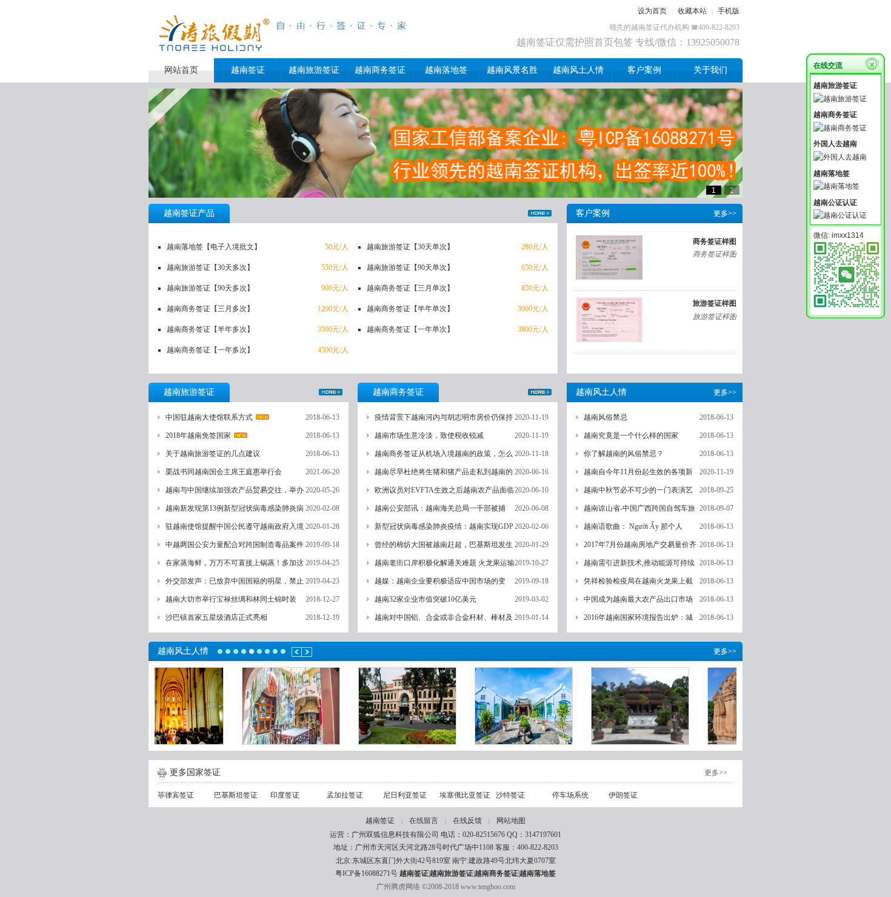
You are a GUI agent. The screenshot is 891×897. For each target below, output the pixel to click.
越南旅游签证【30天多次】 (210, 267)
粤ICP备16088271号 (366, 873)
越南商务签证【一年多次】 (210, 350)
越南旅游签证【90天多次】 (210, 288)
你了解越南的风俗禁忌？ (624, 453)
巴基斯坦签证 (236, 795)
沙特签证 (510, 795)
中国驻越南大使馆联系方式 (209, 417)
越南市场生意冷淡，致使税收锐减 (429, 435)
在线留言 (423, 820)
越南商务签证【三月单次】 (410, 288)
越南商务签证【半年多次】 (210, 329)
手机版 (728, 11)
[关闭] (872, 63)
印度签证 (284, 795)
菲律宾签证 (176, 795)
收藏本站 (692, 11)
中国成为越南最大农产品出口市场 (638, 599)
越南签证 (380, 820)
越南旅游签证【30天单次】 (410, 247)
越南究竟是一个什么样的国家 (631, 435)
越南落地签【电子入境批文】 (214, 247)
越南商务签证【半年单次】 (410, 308)
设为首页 (652, 11)
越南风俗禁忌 (605, 417)
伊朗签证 (623, 795)
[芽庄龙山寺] (562, 706)
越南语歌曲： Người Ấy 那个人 (633, 526)
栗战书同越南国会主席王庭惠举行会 (223, 472)
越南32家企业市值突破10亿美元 (425, 599)
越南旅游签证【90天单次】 (410, 267)
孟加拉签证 (345, 795)
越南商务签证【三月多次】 (210, 308)
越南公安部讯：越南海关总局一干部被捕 (440, 508)
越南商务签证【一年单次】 (410, 329)
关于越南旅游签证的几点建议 (212, 453)
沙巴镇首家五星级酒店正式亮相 (216, 617)
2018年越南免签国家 (198, 435)
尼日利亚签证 (405, 795)
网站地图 (511, 820)
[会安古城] (445, 706)
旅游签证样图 (714, 303)
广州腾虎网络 (398, 886)
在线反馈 (467, 820)
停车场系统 (570, 795)
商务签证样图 (714, 241)
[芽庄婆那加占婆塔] (678, 706)
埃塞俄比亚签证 (464, 795)
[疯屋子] (213, 706)
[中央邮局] (329, 706)
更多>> (540, 213)
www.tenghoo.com (488, 886)
